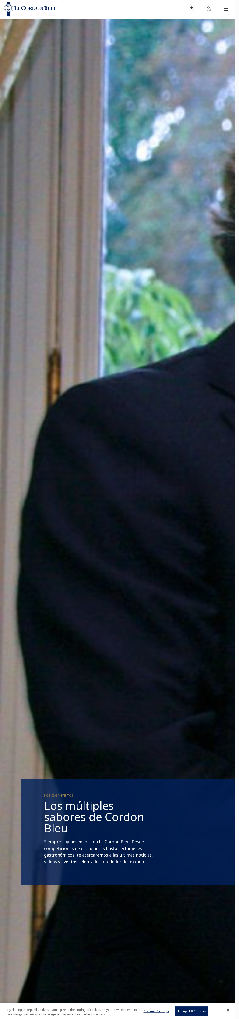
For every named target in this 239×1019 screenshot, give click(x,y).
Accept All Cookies (192, 1011)
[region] (117, 1011)
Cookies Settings (156, 1011)
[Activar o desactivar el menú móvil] (226, 9)
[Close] (228, 1010)
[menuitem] (191, 9)
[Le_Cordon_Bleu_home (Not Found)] (31, 9)
